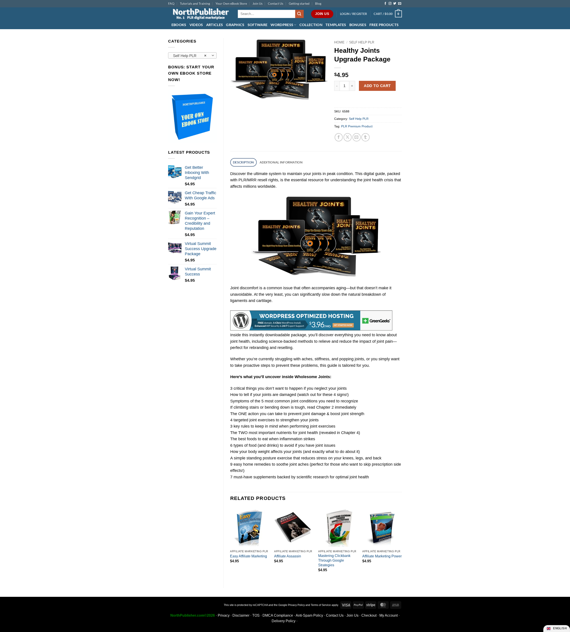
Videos (196, 24)
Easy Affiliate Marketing (248, 556)
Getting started (299, 3)
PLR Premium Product (357, 126)
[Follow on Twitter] (394, 3)
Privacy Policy (296, 605)
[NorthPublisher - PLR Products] (199, 13)
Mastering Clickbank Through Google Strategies (334, 560)
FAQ (171, 3)
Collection (310, 24)
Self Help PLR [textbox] (189, 55)
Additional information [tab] (281, 162)
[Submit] (299, 14)
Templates (336, 24)
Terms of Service (321, 605)
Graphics (235, 24)
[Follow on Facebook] (385, 3)
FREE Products (384, 24)
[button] (353, 14)
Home (339, 42)
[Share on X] (348, 137)
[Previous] (230, 544)
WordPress (282, 24)
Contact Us (275, 3)
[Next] (401, 544)
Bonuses (357, 24)
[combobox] (192, 55)
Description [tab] (243, 162)
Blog (318, 3)
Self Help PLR (361, 42)
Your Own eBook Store (231, 3)
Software (258, 24)
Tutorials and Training (195, 3)
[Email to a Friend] (356, 137)
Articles (214, 24)
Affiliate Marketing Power (382, 556)
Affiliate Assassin (287, 556)
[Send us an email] (399, 3)
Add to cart (377, 86)
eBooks (178, 24)
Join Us (257, 3)
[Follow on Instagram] (390, 3)
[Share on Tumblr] (365, 137)
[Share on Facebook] (339, 137)
